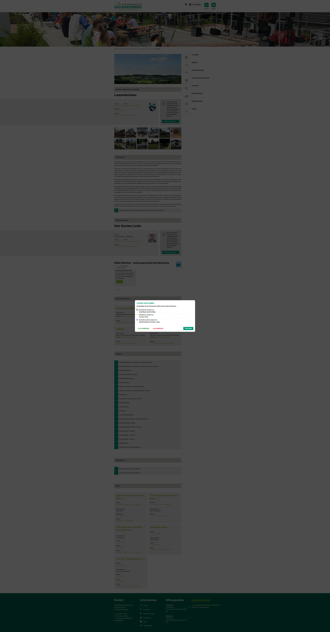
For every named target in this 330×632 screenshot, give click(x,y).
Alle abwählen (158, 328)
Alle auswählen (143, 328)
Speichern (188, 328)
